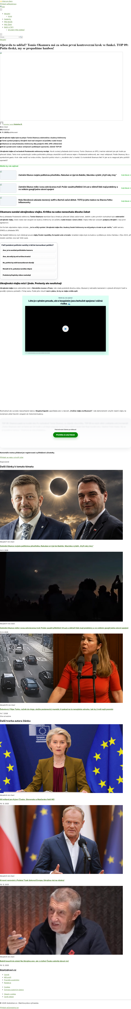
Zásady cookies (10, 994)
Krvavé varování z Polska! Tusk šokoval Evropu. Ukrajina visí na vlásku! (32, 880)
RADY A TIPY (9, 27)
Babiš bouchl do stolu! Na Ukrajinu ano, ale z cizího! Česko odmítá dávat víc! (34, 961)
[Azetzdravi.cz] (2, 7)
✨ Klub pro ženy (6, 1)
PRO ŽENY (8, 25)
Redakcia (7, 983)
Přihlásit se (4, 4)
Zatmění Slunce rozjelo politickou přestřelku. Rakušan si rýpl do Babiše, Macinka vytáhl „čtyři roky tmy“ (47, 546)
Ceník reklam (9, 997)
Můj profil (7, 977)
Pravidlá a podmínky (11, 980)
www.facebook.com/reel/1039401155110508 (39, 352)
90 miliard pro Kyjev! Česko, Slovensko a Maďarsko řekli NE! (27, 799)
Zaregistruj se (13, 1008)
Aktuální (7, 14)
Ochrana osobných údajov (14, 990)
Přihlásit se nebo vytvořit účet (11, 457)
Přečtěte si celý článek (65, 435)
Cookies (7, 987)
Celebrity (7, 19)
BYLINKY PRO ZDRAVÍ (16, 30)
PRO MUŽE (8, 22)
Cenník (6, 975)
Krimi (10, 16)
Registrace (12, 4)
